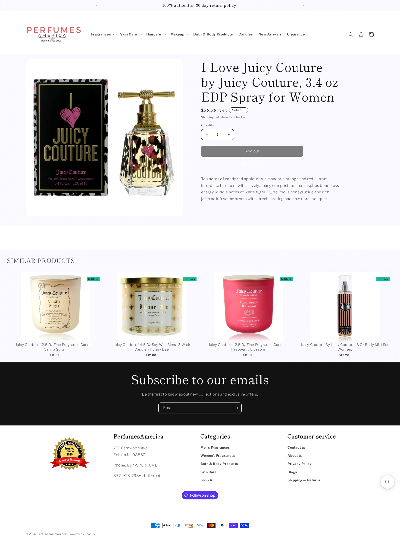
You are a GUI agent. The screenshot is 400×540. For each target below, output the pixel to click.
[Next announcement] (303, 5)
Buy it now (252, 165)
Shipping (207, 117)
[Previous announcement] (97, 5)
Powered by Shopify (82, 534)
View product (55, 311)
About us (295, 455)
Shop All (207, 480)
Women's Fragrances (217, 455)
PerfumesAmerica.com (53, 534)
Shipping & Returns (304, 480)
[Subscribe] (236, 408)
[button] (102, 34)
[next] (388, 315)
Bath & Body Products (219, 464)
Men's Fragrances (215, 447)
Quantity (207, 125)
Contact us (297, 447)
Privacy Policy (300, 464)
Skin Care (208, 472)
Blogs (292, 472)
